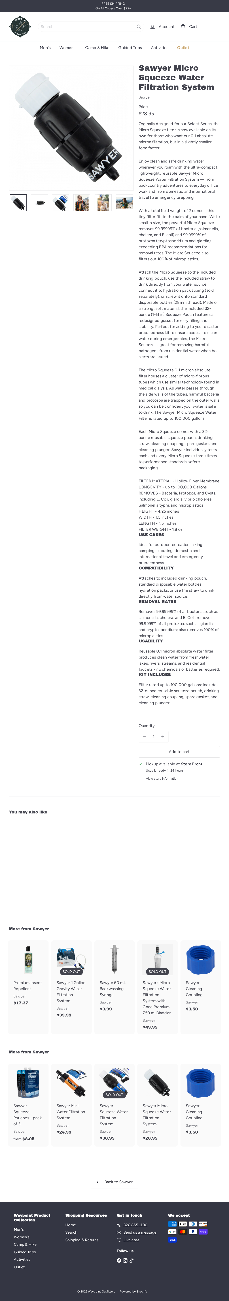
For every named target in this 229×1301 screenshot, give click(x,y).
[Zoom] (71, 128)
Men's (45, 47)
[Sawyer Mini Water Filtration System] (71, 1101)
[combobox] (91, 26)
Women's (67, 47)
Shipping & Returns (81, 1240)
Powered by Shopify (133, 1291)
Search (71, 1232)
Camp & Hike (97, 47)
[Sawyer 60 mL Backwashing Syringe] (114, 978)
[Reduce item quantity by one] (144, 737)
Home (70, 1225)
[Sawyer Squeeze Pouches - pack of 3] (28, 1105)
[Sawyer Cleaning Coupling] (200, 978)
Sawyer (41, 929)
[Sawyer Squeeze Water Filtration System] (114, 1104)
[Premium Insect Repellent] (28, 975)
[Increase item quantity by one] (163, 737)
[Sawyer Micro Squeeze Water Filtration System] (24, 867)
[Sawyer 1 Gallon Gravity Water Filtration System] (71, 981)
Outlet (183, 47)
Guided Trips (130, 47)
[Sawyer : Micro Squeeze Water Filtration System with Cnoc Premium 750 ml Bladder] (157, 987)
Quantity (147, 725)
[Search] (139, 26)
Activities (159, 47)
